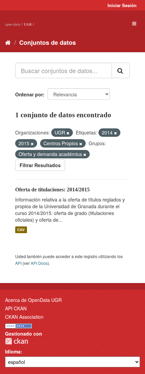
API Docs (39, 263)
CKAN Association (24, 316)
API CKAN (16, 308)
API (18, 263)
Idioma (13, 351)
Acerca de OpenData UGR (33, 300)
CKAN (16, 341)
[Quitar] (67, 132)
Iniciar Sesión (122, 5)
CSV (21, 229)
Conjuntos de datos (47, 42)
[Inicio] (8, 42)
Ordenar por (29, 94)
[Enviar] (121, 70)
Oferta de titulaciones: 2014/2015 (52, 189)
